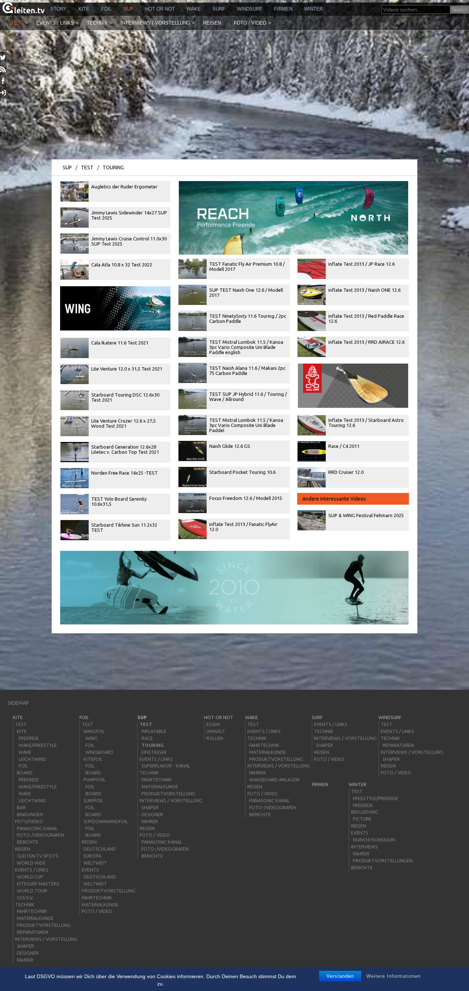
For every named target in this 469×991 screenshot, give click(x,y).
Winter (313, 9)
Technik (97, 23)
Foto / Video (250, 23)
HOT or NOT (160, 9)
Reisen (212, 23)
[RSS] (3, 69)
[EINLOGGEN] (3, 93)
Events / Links (55, 23)
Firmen (283, 9)
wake (194, 9)
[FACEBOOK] (3, 81)
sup (128, 9)
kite (83, 9)
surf (219, 9)
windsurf (249, 9)
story (58, 9)
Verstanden (340, 976)
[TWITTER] (3, 57)
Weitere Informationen (393, 976)
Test (17, 23)
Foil (106, 9)
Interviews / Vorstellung (155, 23)
